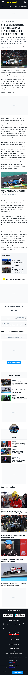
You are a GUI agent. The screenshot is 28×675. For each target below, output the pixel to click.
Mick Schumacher (6, 240)
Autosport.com (14, 641)
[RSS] (3, 628)
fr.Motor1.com (14, 636)
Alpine (23, 70)
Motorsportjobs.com (14, 639)
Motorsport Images (11, 194)
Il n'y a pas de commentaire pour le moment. (14, 336)
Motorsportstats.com (14, 644)
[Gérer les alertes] (16, 310)
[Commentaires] (24, 46)
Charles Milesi (18, 247)
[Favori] (20, 46)
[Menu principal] (3, 2)
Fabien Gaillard (5, 45)
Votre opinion (14, 651)
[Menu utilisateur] (24, 2)
